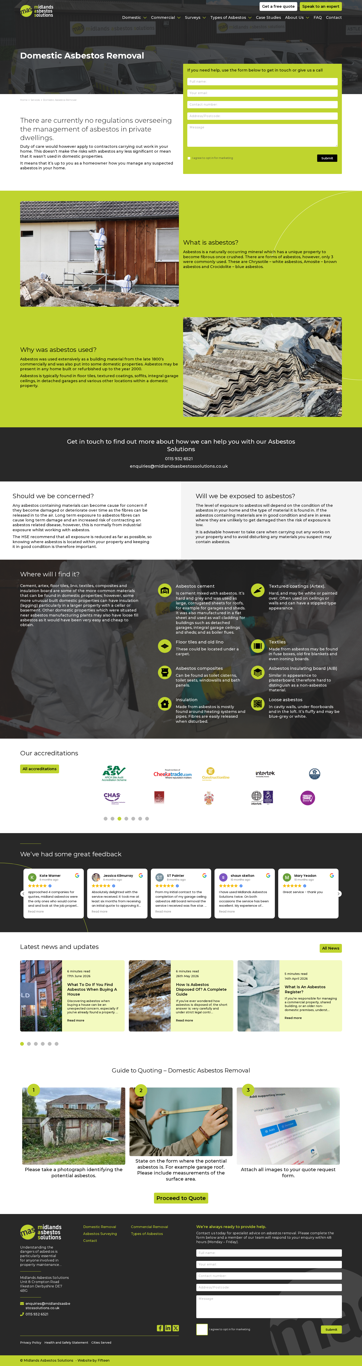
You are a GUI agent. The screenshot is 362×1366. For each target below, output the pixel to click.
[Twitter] (176, 1328)
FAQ (318, 17)
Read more (75, 1020)
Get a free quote (278, 6)
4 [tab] (126, 819)
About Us (295, 17)
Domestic (132, 17)
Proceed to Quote (181, 1198)
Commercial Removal (149, 1227)
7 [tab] (147, 819)
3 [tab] (119, 819)
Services (35, 99)
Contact (334, 17)
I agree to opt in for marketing (212, 158)
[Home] (47, 11)
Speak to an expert (320, 6)
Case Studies (268, 17)
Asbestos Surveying (100, 1234)
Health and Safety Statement (66, 1342)
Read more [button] (36, 912)
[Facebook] (160, 1328)
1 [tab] (105, 819)
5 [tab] (133, 819)
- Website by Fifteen (92, 1360)
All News (330, 948)
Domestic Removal (99, 1227)
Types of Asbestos (228, 17)
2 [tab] (112, 819)
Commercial (163, 17)
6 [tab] (140, 819)
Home (23, 99)
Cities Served (101, 1342)
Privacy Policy (30, 1342)
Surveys (193, 17)
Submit (327, 158)
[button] (338, 894)
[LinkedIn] (168, 1328)
